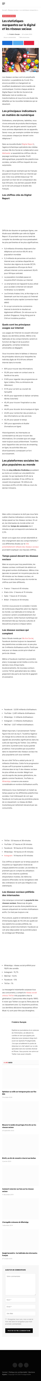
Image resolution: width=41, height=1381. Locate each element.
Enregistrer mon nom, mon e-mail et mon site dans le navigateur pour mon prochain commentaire (19, 1321)
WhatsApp (6, 781)
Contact (5, 1372)
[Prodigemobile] (20, 3)
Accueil (4, 10)
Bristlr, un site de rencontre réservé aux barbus (19, 1158)
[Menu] (3, 3)
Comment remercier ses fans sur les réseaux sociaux (18, 1190)
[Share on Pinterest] (29, 43)
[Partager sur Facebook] (7, 43)
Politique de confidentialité (18, 1372)
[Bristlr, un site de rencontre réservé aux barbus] (20, 1144)
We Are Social (27, 638)
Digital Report (27, 144)
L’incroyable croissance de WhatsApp (15, 1222)
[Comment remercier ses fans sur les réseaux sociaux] (20, 1175)
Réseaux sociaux (13, 10)
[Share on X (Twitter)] (18, 43)
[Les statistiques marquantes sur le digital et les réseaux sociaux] (20, 60)
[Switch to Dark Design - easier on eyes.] (34, 4)
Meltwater (6, 153)
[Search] (38, 3)
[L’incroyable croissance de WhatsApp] (20, 1208)
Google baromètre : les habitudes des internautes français (19, 1254)
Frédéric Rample (14, 34)
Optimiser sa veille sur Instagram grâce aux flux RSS (19, 1092)
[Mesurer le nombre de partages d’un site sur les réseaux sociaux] (20, 1111)
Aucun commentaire (10, 37)
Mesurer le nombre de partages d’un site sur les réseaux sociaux (19, 1126)
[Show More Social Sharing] (37, 43)
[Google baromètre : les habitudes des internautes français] (20, 1239)
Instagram (8, 856)
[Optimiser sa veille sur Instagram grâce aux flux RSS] (20, 1078)
